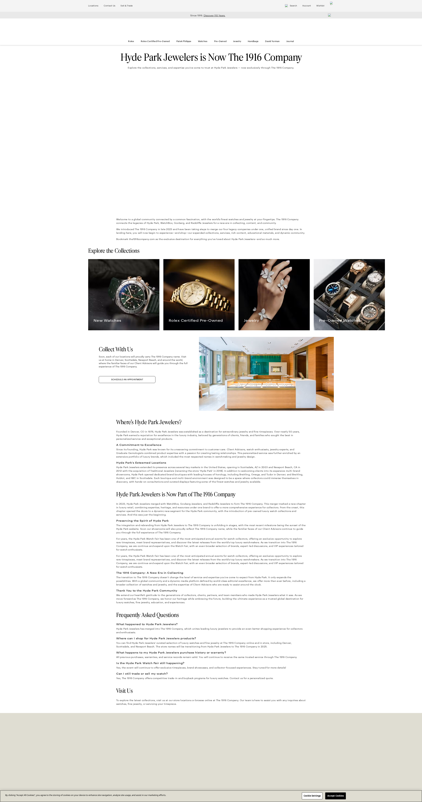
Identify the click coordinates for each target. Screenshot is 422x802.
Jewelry (237, 41)
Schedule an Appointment (127, 379)
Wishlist (320, 6)
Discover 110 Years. (214, 15)
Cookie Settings (312, 795)
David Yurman (272, 41)
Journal (290, 41)
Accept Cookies (335, 795)
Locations (93, 6)
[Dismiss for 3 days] (329, 15)
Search (293, 6)
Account (306, 6)
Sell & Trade (127, 6)
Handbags (253, 41)
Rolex (131, 41)
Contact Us (109, 6)
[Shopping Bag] (332, 5)
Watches (203, 41)
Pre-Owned (220, 41)
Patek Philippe (183, 41)
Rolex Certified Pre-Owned (155, 41)
